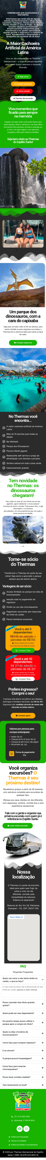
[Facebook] (20, 1129)
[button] (5, 234)
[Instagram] (26, 1129)
